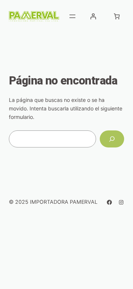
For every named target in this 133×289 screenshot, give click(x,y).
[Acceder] (93, 16)
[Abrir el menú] (72, 16)
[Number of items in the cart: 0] (116, 16)
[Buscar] (112, 139)
